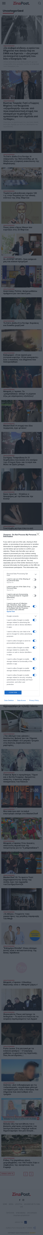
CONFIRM (13, 692)
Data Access (21, 700)
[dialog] (21, 618)
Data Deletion (9, 700)
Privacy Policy (34, 700)
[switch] (34, 579)
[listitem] (21, 574)
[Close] (39, 535)
